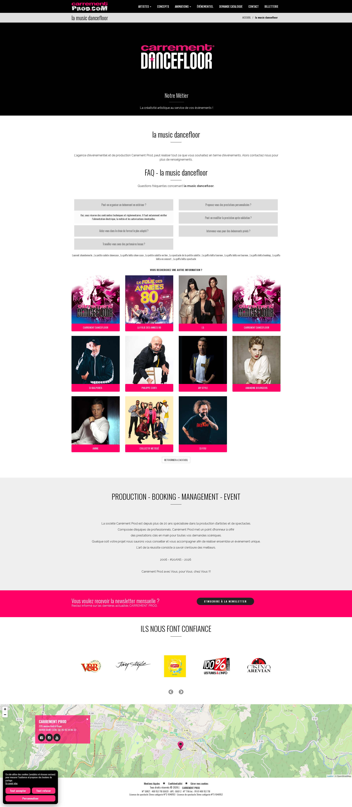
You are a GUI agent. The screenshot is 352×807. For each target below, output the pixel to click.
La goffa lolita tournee (212, 255)
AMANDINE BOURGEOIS (256, 388)
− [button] (5, 714)
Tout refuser (43, 791)
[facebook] (41, 737)
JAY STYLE (203, 388)
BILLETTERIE (271, 6)
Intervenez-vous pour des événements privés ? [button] (228, 231)
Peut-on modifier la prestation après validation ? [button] (228, 218)
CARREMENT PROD (191, 788)
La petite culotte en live (156, 255)
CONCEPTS (163, 6)
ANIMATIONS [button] (182, 6)
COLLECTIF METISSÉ (149, 448)
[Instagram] (49, 737)
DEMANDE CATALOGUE (231, 6)
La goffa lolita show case (132, 255)
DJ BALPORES (95, 388)
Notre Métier (176, 95)
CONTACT (253, 6)
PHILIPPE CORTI (149, 388)
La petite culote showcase (106, 255)
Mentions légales (152, 783)
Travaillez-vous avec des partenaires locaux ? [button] (123, 244)
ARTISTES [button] (143, 6)
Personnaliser (30, 798)
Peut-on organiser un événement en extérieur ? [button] (123, 205)
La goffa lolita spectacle (184, 259)
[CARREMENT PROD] (90, 6)
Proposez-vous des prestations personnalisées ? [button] (228, 205)
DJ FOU (202, 448)
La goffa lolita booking (260, 255)
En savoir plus (12, 783)
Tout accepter (18, 791)
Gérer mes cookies (199, 783)
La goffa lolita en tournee (236, 255)
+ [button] (5, 709)
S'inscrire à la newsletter (225, 601)
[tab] (123, 205)
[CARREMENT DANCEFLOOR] (176, 54)
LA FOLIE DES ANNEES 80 (149, 327)
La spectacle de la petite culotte (184, 255)
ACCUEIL (246, 17)
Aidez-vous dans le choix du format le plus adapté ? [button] (123, 231)
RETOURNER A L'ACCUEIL (176, 460)
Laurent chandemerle (82, 255)
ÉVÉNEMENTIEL (205, 6)
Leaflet (330, 776)
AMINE (95, 448)
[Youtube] (56, 737)
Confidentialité (175, 783)
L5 (203, 327)
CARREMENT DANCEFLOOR (95, 327)
